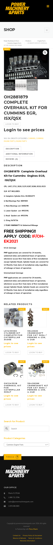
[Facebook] (17, 457)
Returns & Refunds (19, 538)
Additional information (19, 154)
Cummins (31, 138)
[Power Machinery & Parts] (17, 8)
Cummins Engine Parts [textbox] (25, 445)
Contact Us (16, 535)
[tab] (12, 148)
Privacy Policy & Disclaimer (32, 535)
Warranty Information (27, 541)
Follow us (10, 457)
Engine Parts (21, 141)
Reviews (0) (12, 159)
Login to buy (12, 124)
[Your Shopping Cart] (46, 30)
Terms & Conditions (35, 538)
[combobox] (26, 444)
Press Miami (33, 529)
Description (12, 149)
